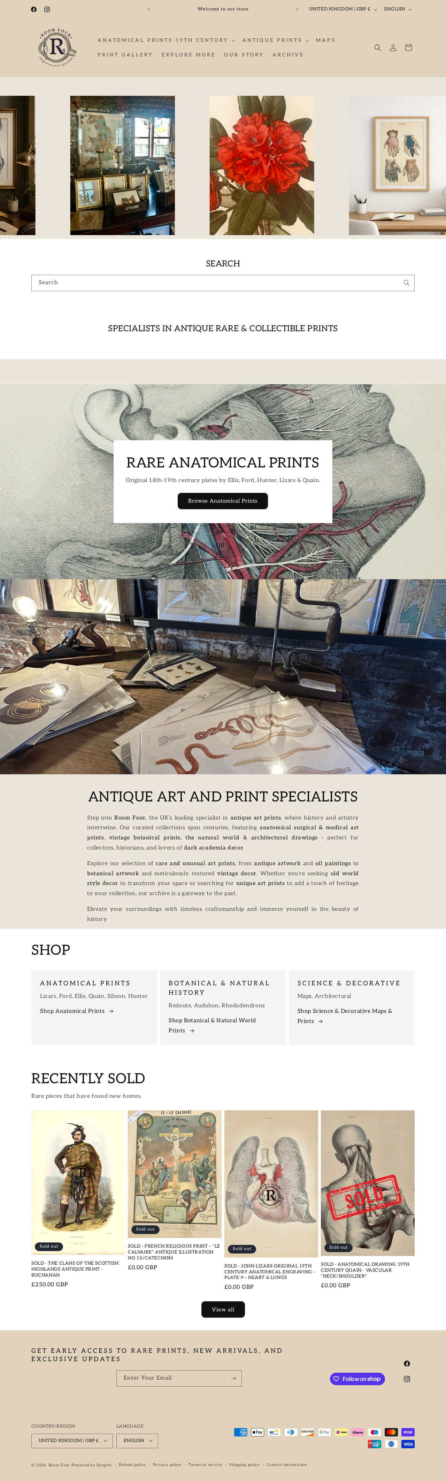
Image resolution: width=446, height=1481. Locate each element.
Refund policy (132, 1465)
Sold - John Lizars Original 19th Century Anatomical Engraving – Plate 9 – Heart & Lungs (270, 1272)
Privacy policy (167, 1465)
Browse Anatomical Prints (223, 501)
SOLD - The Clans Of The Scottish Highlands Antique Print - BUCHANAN (74, 1269)
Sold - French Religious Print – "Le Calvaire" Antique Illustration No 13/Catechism (174, 1252)
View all (223, 1309)
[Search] (406, 282)
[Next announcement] (297, 9)
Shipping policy (244, 1465)
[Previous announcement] (148, 9)
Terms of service (205, 1465)
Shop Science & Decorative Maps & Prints (345, 1016)
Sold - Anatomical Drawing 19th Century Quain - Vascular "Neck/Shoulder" (365, 1270)
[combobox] (223, 283)
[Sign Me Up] (233, 1378)
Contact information (287, 1465)
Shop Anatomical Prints (72, 1011)
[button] (165, 40)
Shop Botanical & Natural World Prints (212, 1026)
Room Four (59, 1465)
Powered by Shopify (91, 1465)
